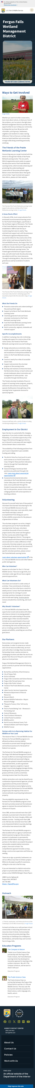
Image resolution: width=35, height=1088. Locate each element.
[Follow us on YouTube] (29, 1021)
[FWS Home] (3, 10)
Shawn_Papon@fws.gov (10, 884)
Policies (8, 1054)
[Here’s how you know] (17, 3)
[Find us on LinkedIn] (19, 1021)
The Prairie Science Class (17, 977)
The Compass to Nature (16, 949)
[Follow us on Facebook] (6, 1021)
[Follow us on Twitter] (15, 1021)
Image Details (6, 114)
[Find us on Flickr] (24, 1021)
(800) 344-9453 (9, 1030)
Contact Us (10, 1048)
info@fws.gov (10, 1033)
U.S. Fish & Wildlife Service (14, 11)
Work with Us (11, 1060)
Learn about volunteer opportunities (14, 557)
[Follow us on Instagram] (10, 1021)
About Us (9, 1042)
